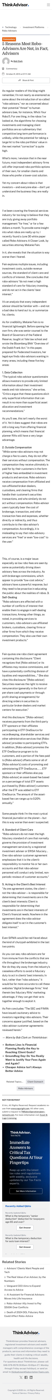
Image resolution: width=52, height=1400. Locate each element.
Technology (11, 27)
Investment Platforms (33, 27)
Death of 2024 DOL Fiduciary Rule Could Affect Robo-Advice (24, 1314)
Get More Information (26, 1191)
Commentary (9, 39)
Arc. (25, 1390)
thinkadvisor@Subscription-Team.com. (30, 1372)
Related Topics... (14, 1081)
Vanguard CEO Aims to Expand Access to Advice (22, 1287)
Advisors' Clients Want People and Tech (24, 1270)
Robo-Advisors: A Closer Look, (27, 240)
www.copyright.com (20, 1108)
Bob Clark (18, 61)
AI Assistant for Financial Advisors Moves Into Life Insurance (24, 1296)
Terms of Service (19, 1393)
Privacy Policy (34, 1393)
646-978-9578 (10, 1365)
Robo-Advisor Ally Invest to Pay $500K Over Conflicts (22, 1305)
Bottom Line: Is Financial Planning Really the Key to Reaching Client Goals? (22, 1048)
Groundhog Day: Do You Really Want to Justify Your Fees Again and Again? (25, 1059)
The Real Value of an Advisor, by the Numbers (25, 1279)
